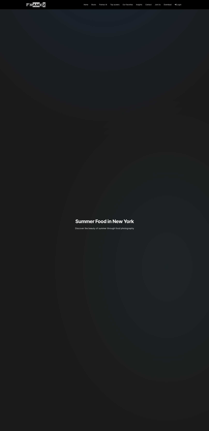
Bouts (93, 5)
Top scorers (114, 5)
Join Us (157, 5)
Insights (139, 5)
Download (168, 5)
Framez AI (103, 5)
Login (179, 5)
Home (86, 5)
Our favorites (128, 5)
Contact (148, 5)
